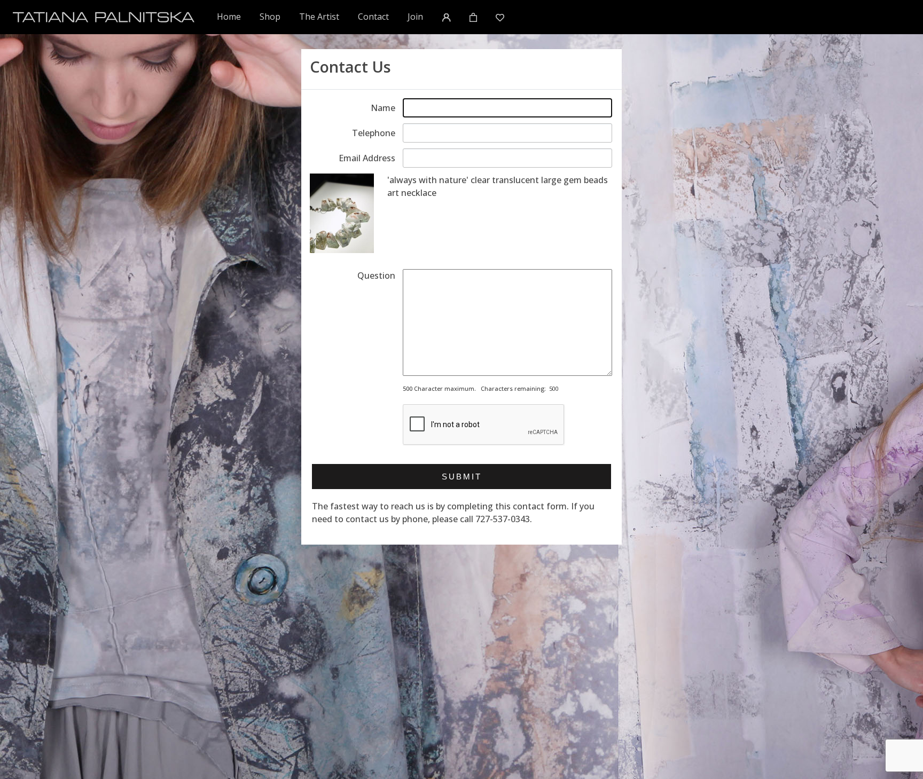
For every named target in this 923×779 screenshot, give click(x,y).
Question (376, 275)
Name (383, 108)
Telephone (373, 133)
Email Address (367, 158)
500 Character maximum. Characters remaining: (474, 388)
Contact (373, 16)
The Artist (319, 16)
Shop (270, 16)
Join (415, 16)
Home (229, 16)
